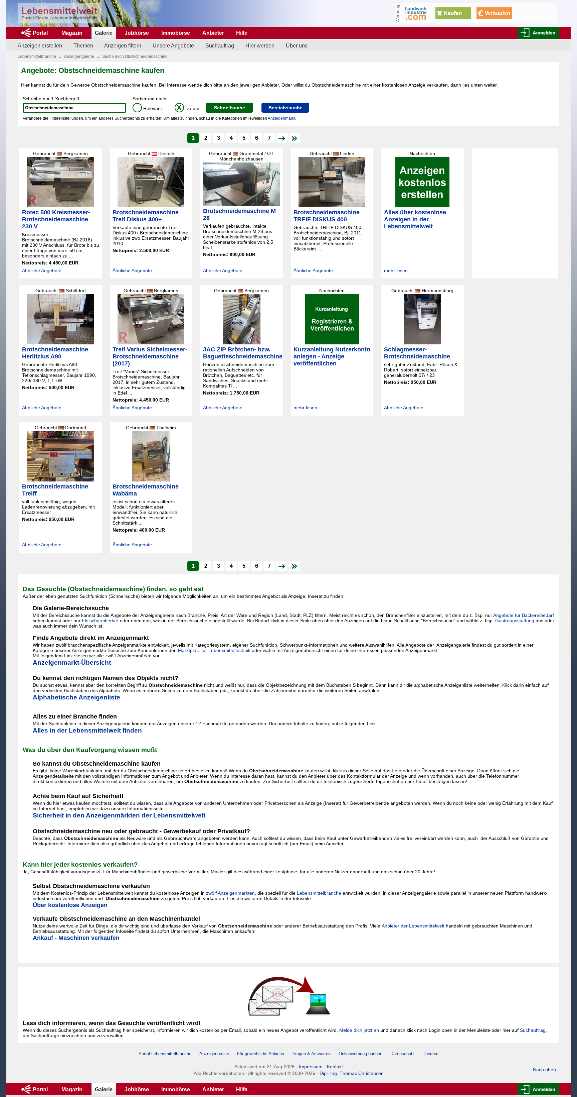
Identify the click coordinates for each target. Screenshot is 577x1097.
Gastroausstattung (514, 620)
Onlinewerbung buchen (360, 1053)
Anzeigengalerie (79, 56)
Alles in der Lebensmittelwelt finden (87, 730)
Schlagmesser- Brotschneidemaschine (417, 353)
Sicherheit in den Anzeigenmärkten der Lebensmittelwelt (119, 815)
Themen (83, 45)
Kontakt (335, 1066)
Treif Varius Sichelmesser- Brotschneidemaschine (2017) (150, 356)
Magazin (71, 33)
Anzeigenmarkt (281, 118)
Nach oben (544, 1069)
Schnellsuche (229, 107)
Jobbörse (137, 33)
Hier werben (259, 45)
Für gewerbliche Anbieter (261, 1053)
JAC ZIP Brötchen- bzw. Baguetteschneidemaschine (242, 353)
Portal (40, 33)
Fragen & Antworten (312, 1053)
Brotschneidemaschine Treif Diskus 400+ (146, 216)
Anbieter (213, 33)
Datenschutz (402, 1053)
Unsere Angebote (173, 45)
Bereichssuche (285, 107)
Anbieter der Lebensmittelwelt (413, 925)
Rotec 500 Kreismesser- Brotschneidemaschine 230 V (56, 219)
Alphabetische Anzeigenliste (76, 697)
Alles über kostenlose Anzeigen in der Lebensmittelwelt (415, 219)
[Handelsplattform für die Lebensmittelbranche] (59, 13)
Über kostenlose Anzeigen (70, 905)
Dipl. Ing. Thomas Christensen (352, 1073)
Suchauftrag (219, 45)
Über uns (297, 45)
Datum (188, 108)
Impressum (311, 1066)
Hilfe (241, 33)
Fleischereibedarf (100, 620)
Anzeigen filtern (122, 45)
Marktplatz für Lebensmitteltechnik (214, 650)
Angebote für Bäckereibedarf (523, 615)
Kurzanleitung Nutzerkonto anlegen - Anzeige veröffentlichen (332, 356)
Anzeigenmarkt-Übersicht (72, 662)
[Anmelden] (538, 33)
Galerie (104, 33)
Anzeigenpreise (214, 1053)
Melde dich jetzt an (359, 1030)
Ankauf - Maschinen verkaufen (76, 938)
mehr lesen (396, 270)
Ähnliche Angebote (41, 270)
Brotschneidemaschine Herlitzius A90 (55, 353)
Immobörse (175, 33)
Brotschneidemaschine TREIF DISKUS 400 (327, 216)
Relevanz (149, 108)
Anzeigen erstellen (40, 45)
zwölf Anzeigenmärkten (230, 893)
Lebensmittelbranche (37, 56)
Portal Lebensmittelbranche (165, 1053)
